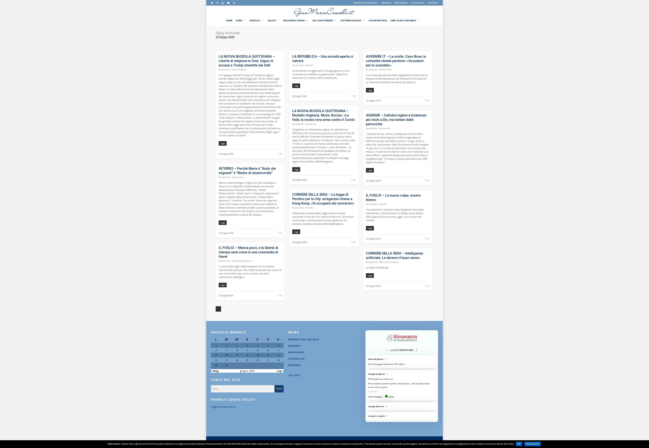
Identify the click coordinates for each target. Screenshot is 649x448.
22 (216, 360)
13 (268, 350)
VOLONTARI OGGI (378, 20)
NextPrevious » (218, 309)
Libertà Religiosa (239, 69)
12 (258, 350)
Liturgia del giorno (401, 385)
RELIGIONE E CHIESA (294, 20)
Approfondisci (532, 444)
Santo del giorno (401, 361)
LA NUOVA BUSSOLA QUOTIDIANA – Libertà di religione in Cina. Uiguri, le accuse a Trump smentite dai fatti (247, 60)
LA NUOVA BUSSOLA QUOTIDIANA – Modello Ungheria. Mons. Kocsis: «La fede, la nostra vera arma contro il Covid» (323, 115)
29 (216, 365)
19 (258, 355)
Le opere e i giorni (401, 416)
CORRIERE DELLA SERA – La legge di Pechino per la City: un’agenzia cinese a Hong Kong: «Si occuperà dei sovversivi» (323, 198)
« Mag (215, 370)
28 (278, 360)
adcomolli (225, 69)
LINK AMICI (294, 375)
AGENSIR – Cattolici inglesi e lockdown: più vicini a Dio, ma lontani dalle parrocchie (396, 119)
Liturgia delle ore (401, 406)
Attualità (309, 65)
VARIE (239, 20)
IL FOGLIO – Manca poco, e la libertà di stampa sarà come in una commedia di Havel (248, 252)
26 (258, 360)
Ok (519, 444)
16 (226, 355)
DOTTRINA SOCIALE (351, 20)
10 (237, 350)
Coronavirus (311, 124)
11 (247, 350)
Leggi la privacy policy (223, 406)
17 (237, 355)
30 (226, 365)
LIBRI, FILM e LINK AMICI (403, 20)
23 (226, 360)
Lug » (280, 370)
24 (237, 360)
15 (216, 355)
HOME (229, 20)
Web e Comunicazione (241, 261)
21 (278, 355)
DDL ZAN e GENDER (323, 20)
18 (247, 355)
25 (247, 360)
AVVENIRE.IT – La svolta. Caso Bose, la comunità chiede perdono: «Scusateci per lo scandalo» (396, 60)
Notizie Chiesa (385, 69)
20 (268, 355)
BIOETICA (255, 20)
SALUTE (272, 20)
